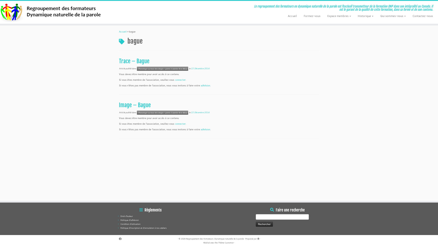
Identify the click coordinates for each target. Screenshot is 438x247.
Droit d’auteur (126, 216)
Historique (365, 16)
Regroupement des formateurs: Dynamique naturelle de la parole (215, 238)
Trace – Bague (134, 61)
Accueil (292, 16)
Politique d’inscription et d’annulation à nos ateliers (143, 228)
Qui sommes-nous (392, 16)
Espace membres (338, 16)
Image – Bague (135, 105)
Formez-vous (312, 16)
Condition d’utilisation (130, 224)
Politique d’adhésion (129, 220)
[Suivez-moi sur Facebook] (121, 239)
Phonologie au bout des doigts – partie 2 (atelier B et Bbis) (162, 69)
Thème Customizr (226, 242)
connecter (180, 80)
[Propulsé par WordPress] (258, 238)
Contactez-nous (423, 16)
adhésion (205, 85)
